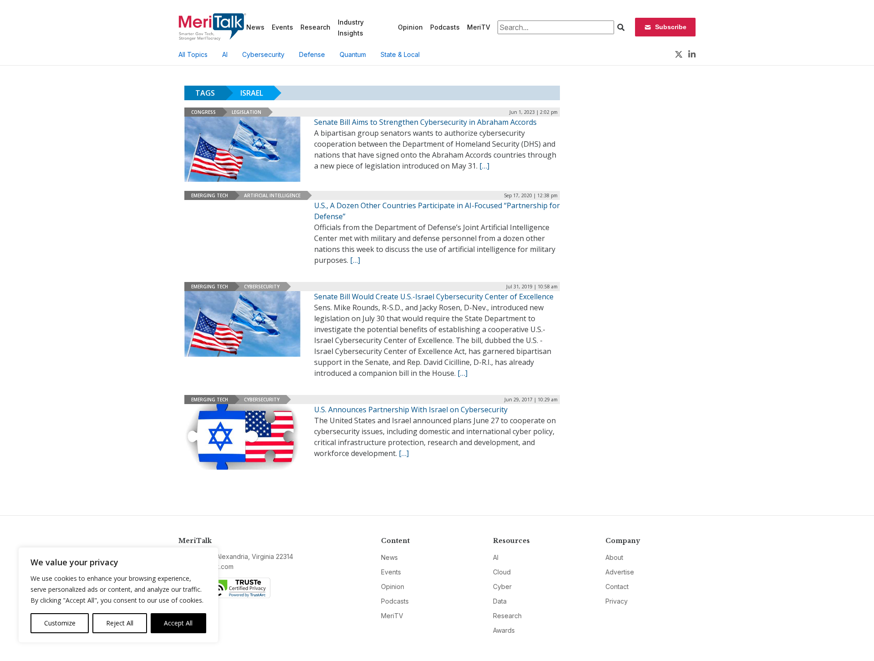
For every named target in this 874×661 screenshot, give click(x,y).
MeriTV (478, 27)
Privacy (616, 601)
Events (282, 27)
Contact (617, 586)
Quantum (353, 54)
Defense (312, 54)
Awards (504, 630)
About (614, 557)
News (255, 27)
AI (225, 54)
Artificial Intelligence (272, 195)
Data (500, 601)
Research (315, 27)
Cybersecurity (263, 54)
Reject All (119, 623)
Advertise (619, 572)
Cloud (502, 572)
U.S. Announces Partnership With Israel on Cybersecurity (411, 410)
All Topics (193, 54)
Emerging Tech (209, 195)
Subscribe (670, 27)
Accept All (178, 623)
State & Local (400, 54)
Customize (60, 623)
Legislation (246, 112)
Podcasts (445, 27)
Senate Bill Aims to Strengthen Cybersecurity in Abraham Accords (425, 122)
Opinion (410, 27)
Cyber (502, 586)
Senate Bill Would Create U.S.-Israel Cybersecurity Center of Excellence (434, 297)
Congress (203, 112)
